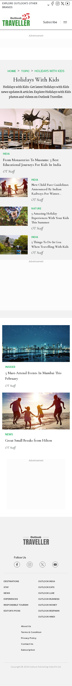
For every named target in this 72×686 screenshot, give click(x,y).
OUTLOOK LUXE (46, 593)
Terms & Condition (31, 632)
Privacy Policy (28, 638)
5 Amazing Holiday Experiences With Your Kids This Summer (50, 217)
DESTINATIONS (11, 581)
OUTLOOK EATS (46, 587)
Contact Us (27, 644)
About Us (26, 626)
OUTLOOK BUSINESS (48, 599)
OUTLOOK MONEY (47, 604)
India (6, 153)
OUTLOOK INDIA (46, 581)
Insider (10, 366)
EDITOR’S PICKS (12, 610)
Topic (25, 71)
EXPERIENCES (11, 599)
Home (12, 71)
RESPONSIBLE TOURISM (16, 604)
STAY (6, 587)
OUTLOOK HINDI (46, 616)
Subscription (28, 649)
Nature (36, 208)
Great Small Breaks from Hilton (28, 440)
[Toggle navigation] (65, 22)
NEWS (7, 593)
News (9, 434)
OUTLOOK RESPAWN (48, 610)
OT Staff (9, 171)
